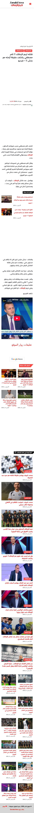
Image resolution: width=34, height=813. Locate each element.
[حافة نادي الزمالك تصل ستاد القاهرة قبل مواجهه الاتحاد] (8, 766)
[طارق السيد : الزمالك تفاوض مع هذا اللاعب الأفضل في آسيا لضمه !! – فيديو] (8, 373)
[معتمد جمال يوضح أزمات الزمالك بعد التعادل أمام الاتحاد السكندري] (8, 679)
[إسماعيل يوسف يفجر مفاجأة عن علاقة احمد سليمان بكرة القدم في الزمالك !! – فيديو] (25, 373)
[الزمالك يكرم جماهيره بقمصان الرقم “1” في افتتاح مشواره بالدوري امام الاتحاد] (8, 722)
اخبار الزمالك (23, 46)
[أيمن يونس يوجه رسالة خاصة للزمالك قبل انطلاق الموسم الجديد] (8, 787)
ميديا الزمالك (19, 50)
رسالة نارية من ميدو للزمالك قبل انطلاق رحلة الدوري (26, 795)
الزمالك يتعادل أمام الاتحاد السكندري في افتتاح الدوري (25, 710)
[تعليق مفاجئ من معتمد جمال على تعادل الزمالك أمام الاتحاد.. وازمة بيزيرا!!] (25, 678)
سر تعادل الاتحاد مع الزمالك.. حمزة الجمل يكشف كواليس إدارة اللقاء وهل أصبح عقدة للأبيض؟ (17, 666)
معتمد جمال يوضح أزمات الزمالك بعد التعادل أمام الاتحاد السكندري (9, 689)
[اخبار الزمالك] (17, 3)
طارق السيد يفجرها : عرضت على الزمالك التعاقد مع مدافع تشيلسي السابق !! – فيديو (23, 213)
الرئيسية (29, 46)
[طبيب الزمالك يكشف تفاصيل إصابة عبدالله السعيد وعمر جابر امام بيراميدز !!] (25, 394)
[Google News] (17, 359)
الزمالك (30, 155)
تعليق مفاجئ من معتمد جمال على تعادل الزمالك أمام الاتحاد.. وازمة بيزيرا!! (26, 686)
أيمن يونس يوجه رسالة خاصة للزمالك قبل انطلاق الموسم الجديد (9, 795)
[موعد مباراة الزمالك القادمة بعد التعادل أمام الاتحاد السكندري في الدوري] (8, 701)
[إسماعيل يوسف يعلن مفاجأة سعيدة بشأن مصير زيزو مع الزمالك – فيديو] (6, 199)
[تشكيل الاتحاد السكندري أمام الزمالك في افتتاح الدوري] (8, 744)
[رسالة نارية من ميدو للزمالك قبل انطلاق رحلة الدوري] (25, 787)
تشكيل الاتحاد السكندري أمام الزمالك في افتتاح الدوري (9, 752)
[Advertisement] (17, 27)
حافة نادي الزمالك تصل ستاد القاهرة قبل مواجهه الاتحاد (9, 774)
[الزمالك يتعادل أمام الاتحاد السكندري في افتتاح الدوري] (25, 702)
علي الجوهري (27, 101)
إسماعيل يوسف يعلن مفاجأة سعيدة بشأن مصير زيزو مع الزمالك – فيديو (23, 200)
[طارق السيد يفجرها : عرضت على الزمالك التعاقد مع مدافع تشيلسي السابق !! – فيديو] (6, 211)
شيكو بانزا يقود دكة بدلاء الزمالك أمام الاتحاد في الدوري (26, 733)
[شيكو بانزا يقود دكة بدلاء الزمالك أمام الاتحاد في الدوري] (25, 723)
